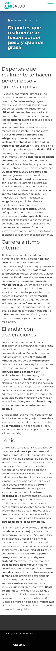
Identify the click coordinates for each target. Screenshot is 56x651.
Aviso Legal (19, 645)
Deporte (32, 20)
